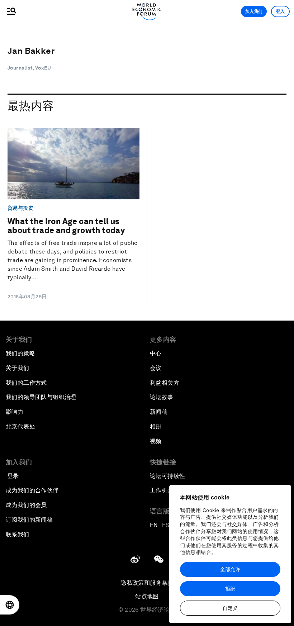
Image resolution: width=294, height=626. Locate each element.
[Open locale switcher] (9, 605)
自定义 (230, 608)
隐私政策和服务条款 (147, 582)
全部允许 (230, 569)
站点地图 (147, 596)
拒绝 (230, 589)
